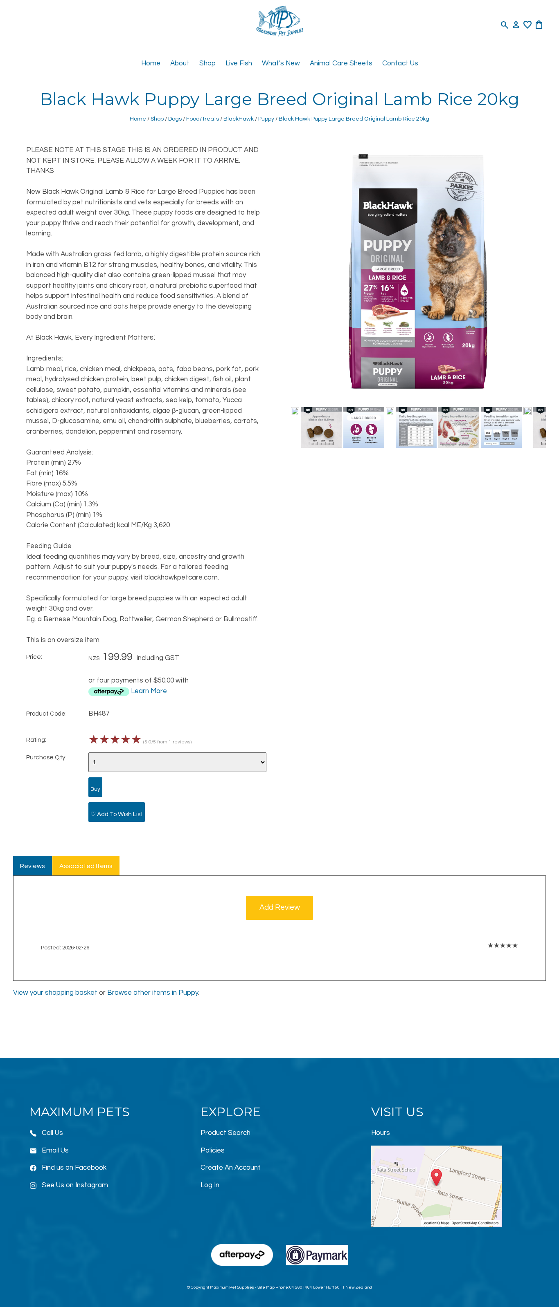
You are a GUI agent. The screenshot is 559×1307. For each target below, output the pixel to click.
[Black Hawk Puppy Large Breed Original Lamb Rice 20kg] (418, 398)
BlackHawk (238, 119)
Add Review (279, 907)
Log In (210, 1185)
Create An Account (231, 1167)
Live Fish (238, 63)
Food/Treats (202, 119)
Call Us (52, 1133)
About (179, 63)
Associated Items (86, 866)
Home (150, 63)
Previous (300, 429)
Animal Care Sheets (341, 63)
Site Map (266, 1287)
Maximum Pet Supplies (232, 1287)
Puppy (266, 119)
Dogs (175, 119)
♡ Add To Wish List (116, 814)
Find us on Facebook (74, 1167)
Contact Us (400, 63)
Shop (207, 63)
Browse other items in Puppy (152, 992)
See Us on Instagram (75, 1185)
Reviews (32, 866)
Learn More (149, 691)
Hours (380, 1133)
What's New (281, 63)
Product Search (225, 1133)
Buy (95, 789)
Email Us (55, 1150)
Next (536, 429)
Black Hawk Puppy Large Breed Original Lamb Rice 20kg (354, 119)
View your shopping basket (55, 992)
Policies (213, 1150)
